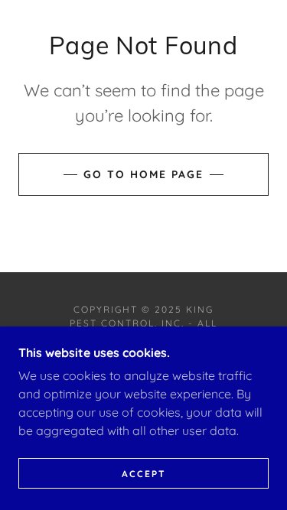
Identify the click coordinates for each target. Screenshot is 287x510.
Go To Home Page (143, 174)
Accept (144, 473)
